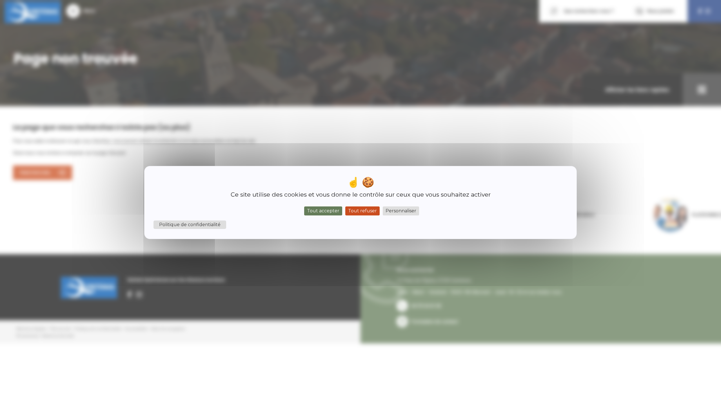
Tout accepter (323, 210)
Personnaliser (401, 210)
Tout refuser (362, 210)
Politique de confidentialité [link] (190, 224)
